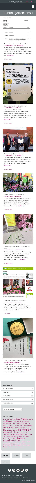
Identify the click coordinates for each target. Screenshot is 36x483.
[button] (22, 477)
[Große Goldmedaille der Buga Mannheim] (18, 83)
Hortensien (24, 430)
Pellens (21, 438)
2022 (4, 419)
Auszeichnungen (8, 59)
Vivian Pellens (9, 45)
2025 (11, 419)
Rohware (28, 441)
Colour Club (8, 425)
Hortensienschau (7, 432)
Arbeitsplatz (30, 419)
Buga (13, 423)
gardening (29, 425)
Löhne (30, 434)
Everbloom (22, 425)
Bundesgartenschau (23, 423)
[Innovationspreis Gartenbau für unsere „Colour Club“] (18, 229)
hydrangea (16, 432)
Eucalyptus (16, 425)
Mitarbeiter (19, 436)
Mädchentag (26, 436)
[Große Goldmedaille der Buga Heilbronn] (18, 338)
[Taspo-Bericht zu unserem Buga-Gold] (18, 282)
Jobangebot (6, 434)
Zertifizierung (12, 447)
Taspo (23, 443)
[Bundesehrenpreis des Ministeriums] (18, 139)
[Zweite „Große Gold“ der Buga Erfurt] (18, 182)
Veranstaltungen (8, 403)
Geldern (16, 428)
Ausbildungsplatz (17, 421)
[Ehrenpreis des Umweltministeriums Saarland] (18, 29)
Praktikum (23, 441)
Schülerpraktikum (16, 443)
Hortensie (15, 430)
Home (21, 1)
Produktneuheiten (8, 263)
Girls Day (22, 428)
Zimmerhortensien (20, 447)
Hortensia (7, 430)
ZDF (29, 445)
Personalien (6, 392)
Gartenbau (8, 427)
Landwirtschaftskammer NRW (17, 434)
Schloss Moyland (7, 443)
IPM (23, 432)
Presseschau (7, 313)
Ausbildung (7, 421)
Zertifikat (5, 447)
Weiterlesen (10, 55)
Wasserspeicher (18, 445)
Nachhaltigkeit (7, 439)
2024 (8, 419)
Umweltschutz (8, 445)
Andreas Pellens (20, 419)
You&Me (25, 445)
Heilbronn (28, 427)
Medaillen (13, 436)
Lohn (26, 434)
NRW (14, 439)
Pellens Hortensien (11, 441)
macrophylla (6, 436)
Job (27, 432)
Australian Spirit (25, 421)
